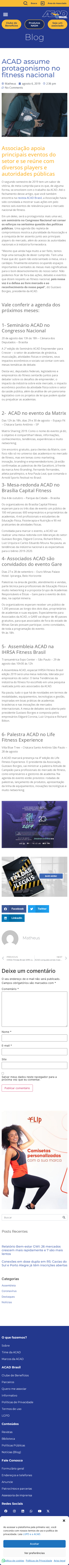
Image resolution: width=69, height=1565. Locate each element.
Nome (6, 1031)
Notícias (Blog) (11, 1452)
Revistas (7, 1432)
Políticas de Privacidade (39, 1560)
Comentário (10, 989)
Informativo (9, 1395)
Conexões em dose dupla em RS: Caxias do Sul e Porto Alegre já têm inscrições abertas (34, 1263)
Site (4, 1059)
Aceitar (34, 1543)
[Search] (64, 1217)
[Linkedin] (23, 1511)
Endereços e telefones (17, 1475)
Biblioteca (8, 1438)
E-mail (7, 1045)
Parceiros (8, 1382)
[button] (64, 1520)
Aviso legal (59, 1560)
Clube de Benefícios (15, 1375)
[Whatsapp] (31, 1511)
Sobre (6, 1345)
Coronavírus (9, 1291)
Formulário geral (13, 1468)
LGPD (6, 1415)
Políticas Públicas (13, 1445)
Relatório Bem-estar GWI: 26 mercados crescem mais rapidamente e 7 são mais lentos (32, 1250)
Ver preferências (34, 1553)
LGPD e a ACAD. (32, 1534)
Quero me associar (14, 1388)
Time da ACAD (11, 1352)
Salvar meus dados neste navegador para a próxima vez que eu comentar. (29, 1078)
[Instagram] (14, 1511)
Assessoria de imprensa (17, 1495)
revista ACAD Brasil (30, 198)
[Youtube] (40, 1511)
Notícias (7, 1302)
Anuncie (7, 1482)
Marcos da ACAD (13, 1359)
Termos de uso (11, 1409)
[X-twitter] (48, 1511)
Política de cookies (14, 1560)
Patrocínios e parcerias (17, 1488)
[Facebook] (6, 1511)
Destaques (8, 1296)
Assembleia (9, 1285)
